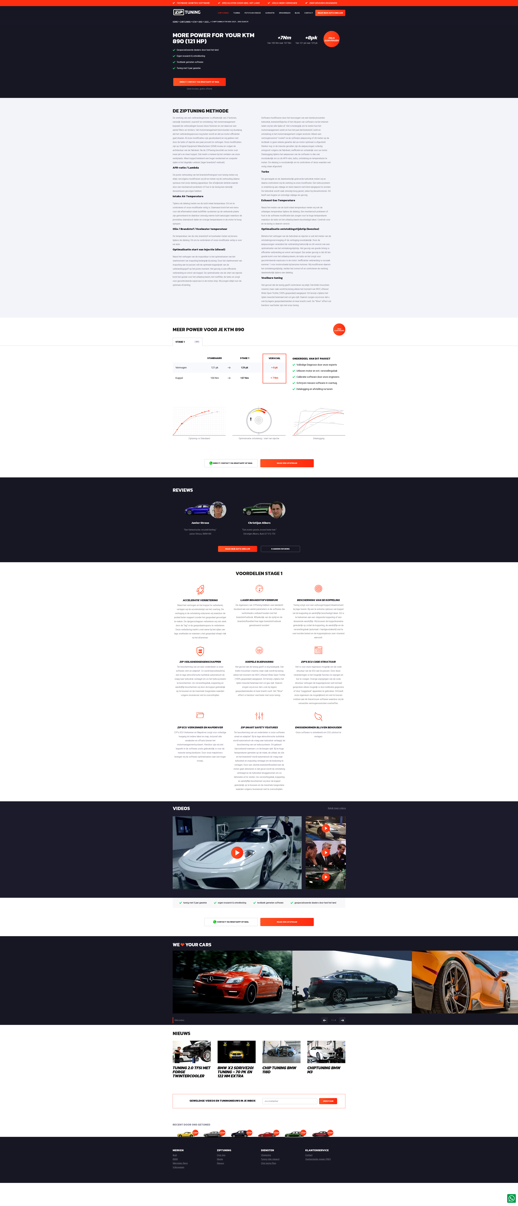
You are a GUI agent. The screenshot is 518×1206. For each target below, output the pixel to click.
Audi (175, 1155)
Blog (297, 13)
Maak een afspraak (287, 463)
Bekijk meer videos (337, 808)
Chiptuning (223, 13)
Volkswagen (178, 1167)
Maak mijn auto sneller (330, 12)
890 (200, 21)
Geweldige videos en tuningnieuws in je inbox (223, 1100)
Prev (325, 1020)
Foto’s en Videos (253, 13)
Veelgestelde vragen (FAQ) (318, 1159)
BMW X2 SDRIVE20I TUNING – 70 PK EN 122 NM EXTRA (235, 1072)
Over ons (221, 1155)
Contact (308, 13)
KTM (195, 21)
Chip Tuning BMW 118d (279, 1070)
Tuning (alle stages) (270, 1159)
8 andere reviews (280, 548)
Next (342, 1020)
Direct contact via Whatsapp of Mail (199, 81)
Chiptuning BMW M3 (323, 1070)
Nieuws (220, 1163)
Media (220, 1159)
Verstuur (328, 1101)
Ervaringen (284, 13)
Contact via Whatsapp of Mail (232, 922)
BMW (175, 1159)
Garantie (270, 13)
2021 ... (207, 21)
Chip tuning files (268, 1163)
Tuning (236, 13)
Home (175, 21)
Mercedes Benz (180, 1163)
